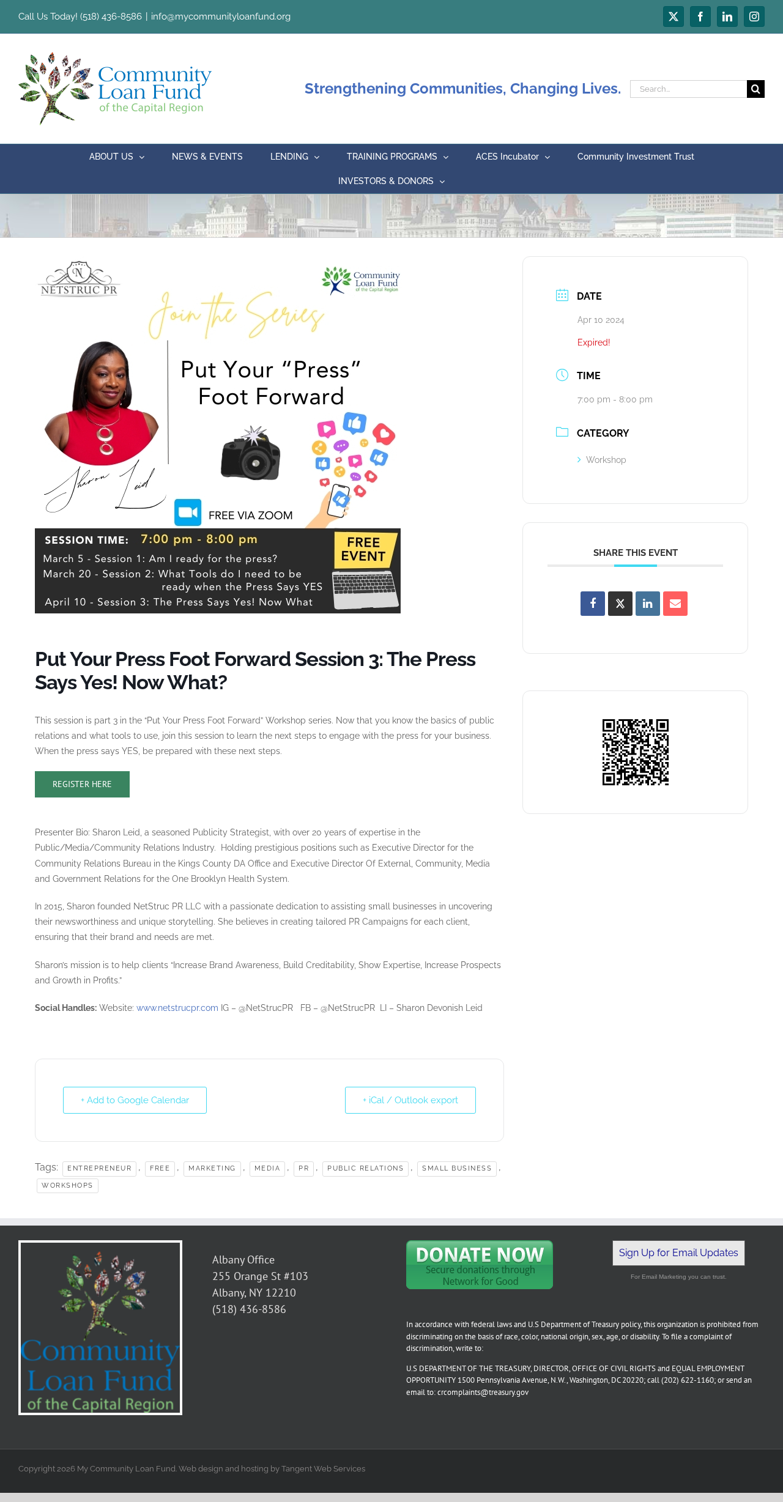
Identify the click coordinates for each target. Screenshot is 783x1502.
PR (304, 1168)
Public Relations (365, 1168)
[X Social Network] (620, 603)
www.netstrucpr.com (177, 1008)
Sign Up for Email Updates (678, 1253)
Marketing (212, 1168)
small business (457, 1168)
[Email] (675, 603)
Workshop (606, 460)
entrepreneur (99, 1168)
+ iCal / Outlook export (410, 1100)
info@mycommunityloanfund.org (221, 16)
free (160, 1168)
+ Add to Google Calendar (135, 1100)
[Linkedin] (648, 603)
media (267, 1168)
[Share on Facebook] (593, 603)
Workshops (68, 1185)
